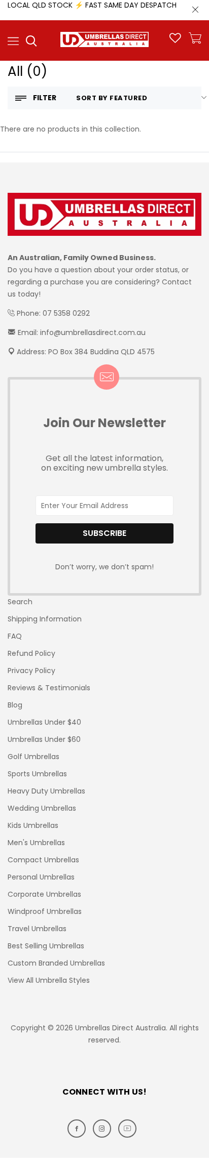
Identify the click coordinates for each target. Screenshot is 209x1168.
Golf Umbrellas (33, 757)
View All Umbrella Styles (49, 980)
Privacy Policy (31, 670)
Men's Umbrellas (36, 843)
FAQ (15, 636)
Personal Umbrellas (41, 877)
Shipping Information (45, 619)
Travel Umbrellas (37, 929)
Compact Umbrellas (43, 860)
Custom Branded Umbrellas (56, 963)
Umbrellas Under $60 (44, 739)
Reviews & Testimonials (49, 688)
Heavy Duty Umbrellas (46, 791)
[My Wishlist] (175, 40)
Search (20, 602)
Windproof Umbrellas (45, 911)
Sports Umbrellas (37, 774)
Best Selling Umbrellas (46, 946)
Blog (15, 705)
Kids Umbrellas (33, 825)
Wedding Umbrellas (42, 808)
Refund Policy (31, 653)
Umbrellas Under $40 (44, 722)
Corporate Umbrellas (44, 894)
